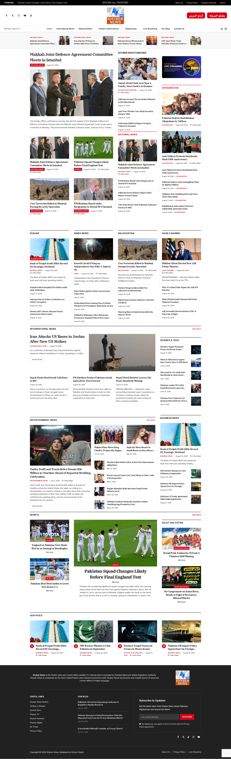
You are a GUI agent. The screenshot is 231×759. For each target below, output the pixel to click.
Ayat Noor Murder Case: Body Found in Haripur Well (135, 112)
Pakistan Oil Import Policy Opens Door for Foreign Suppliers (172, 485)
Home (49, 29)
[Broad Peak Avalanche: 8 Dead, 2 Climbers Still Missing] (181, 539)
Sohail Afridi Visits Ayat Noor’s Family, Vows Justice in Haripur (135, 85)
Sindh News (81, 233)
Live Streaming (150, 29)
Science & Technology (133, 653)
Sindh (76, 274)
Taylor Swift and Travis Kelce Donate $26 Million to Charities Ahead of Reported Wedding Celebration (60, 472)
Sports (222, 3)
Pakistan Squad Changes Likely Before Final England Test (42, 3)
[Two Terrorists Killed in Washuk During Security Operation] (49, 189)
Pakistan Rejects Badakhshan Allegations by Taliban (178, 120)
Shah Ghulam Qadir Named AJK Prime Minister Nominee (179, 300)
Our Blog (165, 29)
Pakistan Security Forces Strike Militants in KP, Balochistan (136, 100)
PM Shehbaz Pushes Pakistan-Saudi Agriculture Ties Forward (92, 379)
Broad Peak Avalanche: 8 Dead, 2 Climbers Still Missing (181, 554)
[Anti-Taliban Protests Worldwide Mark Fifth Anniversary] (181, 142)
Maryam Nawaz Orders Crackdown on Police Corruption (47, 300)
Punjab (34, 233)
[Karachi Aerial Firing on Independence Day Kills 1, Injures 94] (93, 249)
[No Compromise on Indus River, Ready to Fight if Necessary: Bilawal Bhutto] (181, 577)
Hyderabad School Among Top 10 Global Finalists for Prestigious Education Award (93, 304)
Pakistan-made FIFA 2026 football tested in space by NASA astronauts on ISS (172, 386)
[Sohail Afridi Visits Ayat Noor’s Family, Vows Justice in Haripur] (137, 69)
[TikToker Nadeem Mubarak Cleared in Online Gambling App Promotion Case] (99, 504)
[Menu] (226, 29)
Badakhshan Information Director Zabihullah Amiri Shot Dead (177, 207)
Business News (37, 259)
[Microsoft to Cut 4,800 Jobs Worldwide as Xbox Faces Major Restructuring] (196, 375)
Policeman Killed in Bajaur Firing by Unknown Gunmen (134, 124)
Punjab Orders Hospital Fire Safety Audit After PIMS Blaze (48, 288)
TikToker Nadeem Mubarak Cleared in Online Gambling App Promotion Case (127, 503)
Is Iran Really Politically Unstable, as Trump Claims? (100, 728)
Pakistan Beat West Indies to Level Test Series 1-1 (50, 585)
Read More (37, 360)
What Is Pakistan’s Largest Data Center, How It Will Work (173, 360)
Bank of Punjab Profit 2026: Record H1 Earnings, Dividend (49, 265)
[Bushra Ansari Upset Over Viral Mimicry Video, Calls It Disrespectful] (99, 478)
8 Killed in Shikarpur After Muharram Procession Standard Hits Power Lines (91, 316)
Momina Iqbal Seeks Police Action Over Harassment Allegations (130, 463)
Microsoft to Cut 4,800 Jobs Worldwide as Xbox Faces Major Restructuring (172, 374)
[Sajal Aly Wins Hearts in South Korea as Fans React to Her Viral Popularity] (141, 434)
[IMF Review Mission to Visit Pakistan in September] (196, 473)
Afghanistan (131, 29)
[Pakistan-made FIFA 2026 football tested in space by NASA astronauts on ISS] (196, 388)
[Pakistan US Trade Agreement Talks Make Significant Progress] (196, 499)
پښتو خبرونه (217, 15)
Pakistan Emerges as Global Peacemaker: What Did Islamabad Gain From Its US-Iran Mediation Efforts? (100, 716)
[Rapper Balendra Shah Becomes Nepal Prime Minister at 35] (99, 491)
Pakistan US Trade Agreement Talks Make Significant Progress (174, 498)
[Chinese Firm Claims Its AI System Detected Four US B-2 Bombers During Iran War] (196, 401)
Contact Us (179, 29)
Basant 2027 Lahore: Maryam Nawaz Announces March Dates (46, 312)
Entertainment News (39, 481)
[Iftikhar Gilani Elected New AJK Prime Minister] (181, 249)
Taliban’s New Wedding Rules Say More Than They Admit (180, 195)
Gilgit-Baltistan (172, 522)
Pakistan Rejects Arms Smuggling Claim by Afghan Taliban (180, 183)
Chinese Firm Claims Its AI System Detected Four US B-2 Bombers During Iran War (173, 399)
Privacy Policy (192, 3)
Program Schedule (208, 3)
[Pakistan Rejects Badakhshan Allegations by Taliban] (181, 104)
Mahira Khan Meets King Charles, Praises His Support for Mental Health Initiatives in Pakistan (108, 449)
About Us (179, 3)
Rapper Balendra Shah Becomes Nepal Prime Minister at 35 (127, 489)
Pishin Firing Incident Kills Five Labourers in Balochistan (132, 289)
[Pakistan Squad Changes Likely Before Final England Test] (93, 148)
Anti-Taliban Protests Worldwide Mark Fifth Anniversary (179, 158)
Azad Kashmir (168, 270)
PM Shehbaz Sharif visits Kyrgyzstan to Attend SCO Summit (93, 205)
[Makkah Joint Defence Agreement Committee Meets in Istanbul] (64, 40)
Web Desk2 (181, 602)
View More (196, 329)
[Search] (221, 29)
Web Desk (49, 552)
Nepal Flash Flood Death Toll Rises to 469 (49, 379)
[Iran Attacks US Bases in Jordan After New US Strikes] (108, 40)
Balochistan (36, 211)
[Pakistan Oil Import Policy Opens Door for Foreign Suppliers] (196, 486)
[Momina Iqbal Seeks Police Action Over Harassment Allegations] (99, 465)
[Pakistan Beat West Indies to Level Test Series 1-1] (49, 569)
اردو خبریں (196, 15)
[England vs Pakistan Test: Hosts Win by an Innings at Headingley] (49, 531)
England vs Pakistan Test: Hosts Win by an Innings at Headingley (49, 547)
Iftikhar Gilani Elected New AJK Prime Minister (179, 265)
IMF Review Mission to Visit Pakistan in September (173, 472)
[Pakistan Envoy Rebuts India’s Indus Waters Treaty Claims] (152, 40)
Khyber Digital (77, 752)
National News (85, 29)
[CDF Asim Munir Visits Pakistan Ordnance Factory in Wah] (195, 40)
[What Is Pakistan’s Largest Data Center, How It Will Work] (196, 362)
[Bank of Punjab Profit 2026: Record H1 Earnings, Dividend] (49, 249)
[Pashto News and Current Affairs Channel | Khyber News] (115, 15)
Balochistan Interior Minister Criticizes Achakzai (136, 301)
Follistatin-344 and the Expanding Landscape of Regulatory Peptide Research (98, 703)
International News (65, 29)
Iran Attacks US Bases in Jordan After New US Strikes (86, 42)
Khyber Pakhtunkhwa (109, 29)
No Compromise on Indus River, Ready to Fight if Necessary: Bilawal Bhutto (181, 595)
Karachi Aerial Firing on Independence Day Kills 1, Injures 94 (92, 266)
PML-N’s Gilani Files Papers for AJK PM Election (180, 288)
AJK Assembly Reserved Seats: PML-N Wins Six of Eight (179, 312)
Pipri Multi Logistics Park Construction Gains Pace (92, 292)
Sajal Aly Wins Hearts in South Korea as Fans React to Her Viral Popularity (141, 449)
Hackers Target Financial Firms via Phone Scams (171, 348)
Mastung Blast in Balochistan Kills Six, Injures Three (135, 313)
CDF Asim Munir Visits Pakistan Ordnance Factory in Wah (174, 42)
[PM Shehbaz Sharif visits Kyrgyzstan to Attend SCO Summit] (93, 189)
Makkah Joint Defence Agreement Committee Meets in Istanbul (42, 42)
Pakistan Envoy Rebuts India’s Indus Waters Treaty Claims (131, 42)
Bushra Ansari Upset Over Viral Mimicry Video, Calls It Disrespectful (130, 476)
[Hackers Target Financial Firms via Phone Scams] (196, 349)
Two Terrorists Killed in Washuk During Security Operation (48, 205)
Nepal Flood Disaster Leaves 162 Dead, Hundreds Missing (133, 379)
